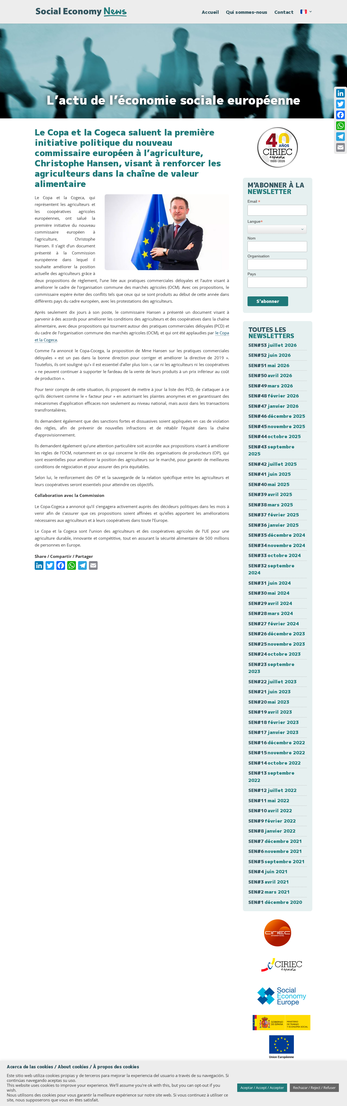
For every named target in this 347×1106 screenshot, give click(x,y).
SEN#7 (275, 841)
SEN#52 (269, 355)
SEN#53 (272, 345)
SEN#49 (270, 386)
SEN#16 (276, 742)
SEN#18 (273, 722)
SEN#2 (269, 892)
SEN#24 (274, 654)
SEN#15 (276, 752)
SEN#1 (275, 902)
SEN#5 (276, 861)
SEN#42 (272, 464)
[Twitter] (340, 104)
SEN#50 (270, 375)
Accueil (210, 12)
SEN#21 (269, 691)
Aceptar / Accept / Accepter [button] (262, 1087)
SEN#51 (268, 365)
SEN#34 (276, 545)
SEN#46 (276, 416)
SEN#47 (273, 406)
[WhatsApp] (340, 125)
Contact (284, 12)
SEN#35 (276, 535)
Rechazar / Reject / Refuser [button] (314, 1087)
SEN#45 (276, 426)
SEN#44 (274, 436)
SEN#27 (273, 623)
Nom (252, 238)
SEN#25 (276, 644)
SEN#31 (269, 583)
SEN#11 (268, 800)
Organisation (258, 256)
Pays (252, 274)
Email (254, 201)
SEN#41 (269, 474)
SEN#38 (270, 505)
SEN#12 (272, 790)
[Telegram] (340, 136)
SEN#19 (270, 712)
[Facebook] (340, 114)
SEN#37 (273, 515)
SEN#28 (270, 613)
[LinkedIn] (340, 93)
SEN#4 (268, 871)
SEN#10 (270, 810)
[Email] (340, 147)
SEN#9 (272, 821)
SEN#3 (268, 882)
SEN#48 (273, 396)
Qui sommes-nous (246, 12)
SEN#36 (273, 525)
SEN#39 (270, 494)
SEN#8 (271, 831)
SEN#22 (272, 681)
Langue (255, 221)
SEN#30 (268, 593)
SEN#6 (275, 851)
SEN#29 (270, 603)
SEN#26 (276, 633)
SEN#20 (268, 702)
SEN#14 (274, 763)
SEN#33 (274, 555)
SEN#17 (273, 732)
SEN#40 (268, 484)
